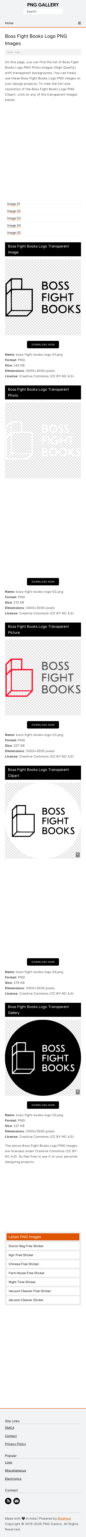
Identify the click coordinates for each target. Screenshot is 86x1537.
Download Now (43, 344)
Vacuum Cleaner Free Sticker (30, 1291)
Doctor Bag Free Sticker (26, 1246)
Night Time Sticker (22, 1282)
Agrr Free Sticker (21, 1255)
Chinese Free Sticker (24, 1264)
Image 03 (14, 218)
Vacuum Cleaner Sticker (26, 1300)
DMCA (9, 1428)
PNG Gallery (43, 5)
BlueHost (64, 1518)
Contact (11, 1436)
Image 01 (13, 204)
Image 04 (14, 225)
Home (10, 52)
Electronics (13, 1479)
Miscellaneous (15, 1470)
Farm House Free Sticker (27, 1273)
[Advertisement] (43, 151)
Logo (17, 52)
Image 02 (14, 211)
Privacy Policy (15, 1444)
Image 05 (14, 233)
